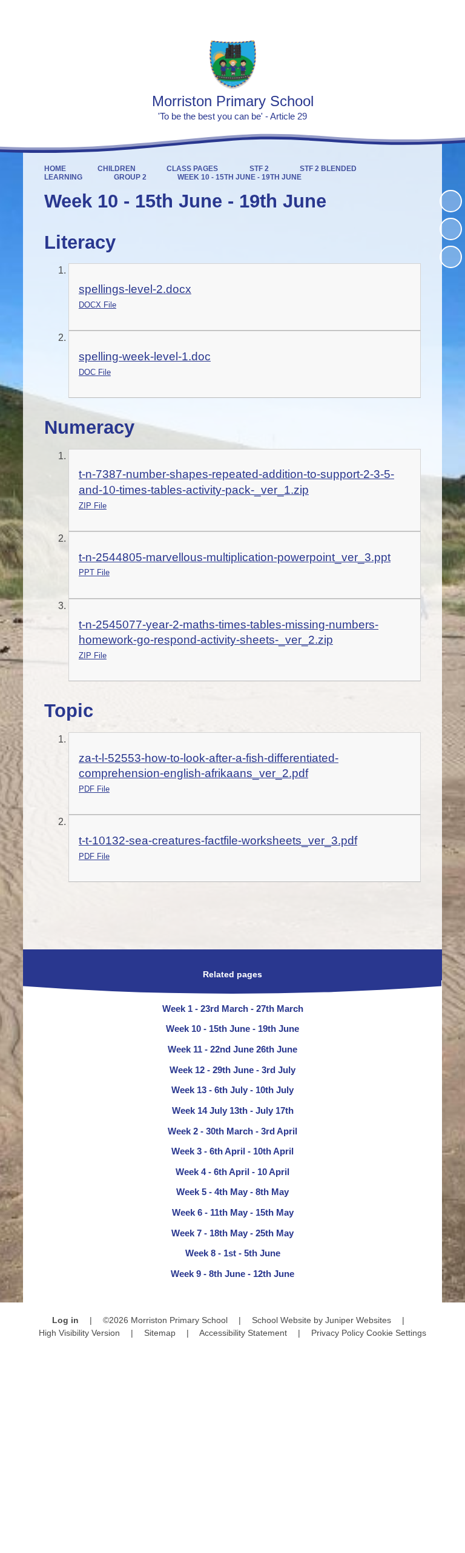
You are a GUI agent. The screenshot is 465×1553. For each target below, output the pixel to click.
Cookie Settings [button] (396, 1333)
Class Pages (192, 168)
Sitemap (160, 1333)
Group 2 (130, 177)
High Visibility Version (79, 1333)
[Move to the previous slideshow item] (451, 229)
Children (116, 168)
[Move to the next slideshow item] (451, 257)
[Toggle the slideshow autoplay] (451, 201)
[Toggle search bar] (416, 15)
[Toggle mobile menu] (449, 15)
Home (55, 168)
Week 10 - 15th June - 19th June (239, 177)
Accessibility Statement (243, 1333)
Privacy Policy (337, 1333)
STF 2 (259, 168)
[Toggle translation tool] (386, 15)
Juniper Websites (358, 1320)
